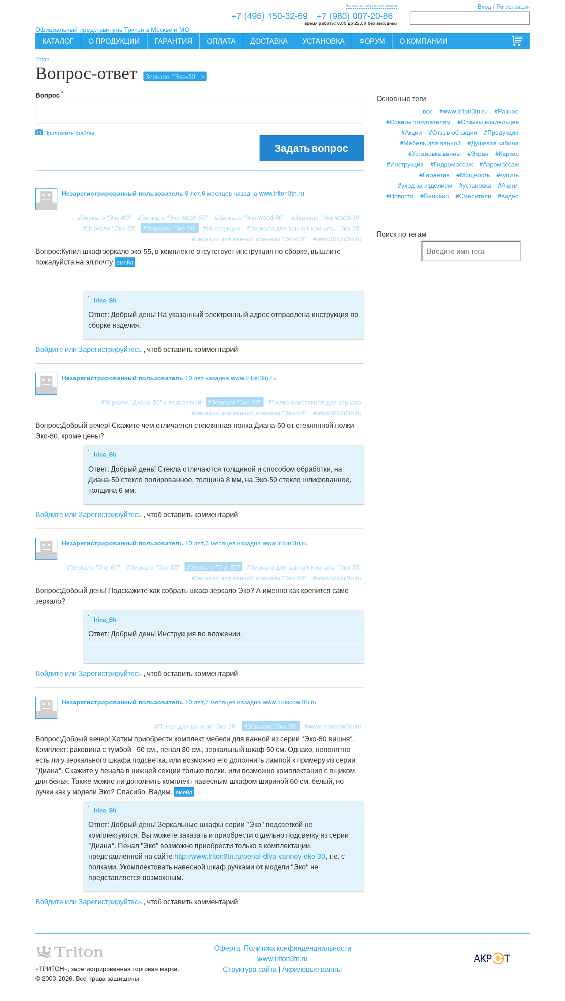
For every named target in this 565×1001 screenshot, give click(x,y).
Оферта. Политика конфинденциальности (282, 948)
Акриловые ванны (312, 969)
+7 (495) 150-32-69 (269, 15)
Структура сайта (250, 969)
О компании (423, 41)
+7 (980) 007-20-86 (354, 15)
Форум (372, 41)
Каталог (58, 41)
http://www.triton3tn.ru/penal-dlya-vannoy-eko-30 (249, 856)
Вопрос (47, 95)
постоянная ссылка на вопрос (105, 711)
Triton (42, 59)
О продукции (114, 41)
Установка (323, 41)
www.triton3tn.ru (282, 958)
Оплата (221, 41)
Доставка (269, 41)
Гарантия (173, 41)
